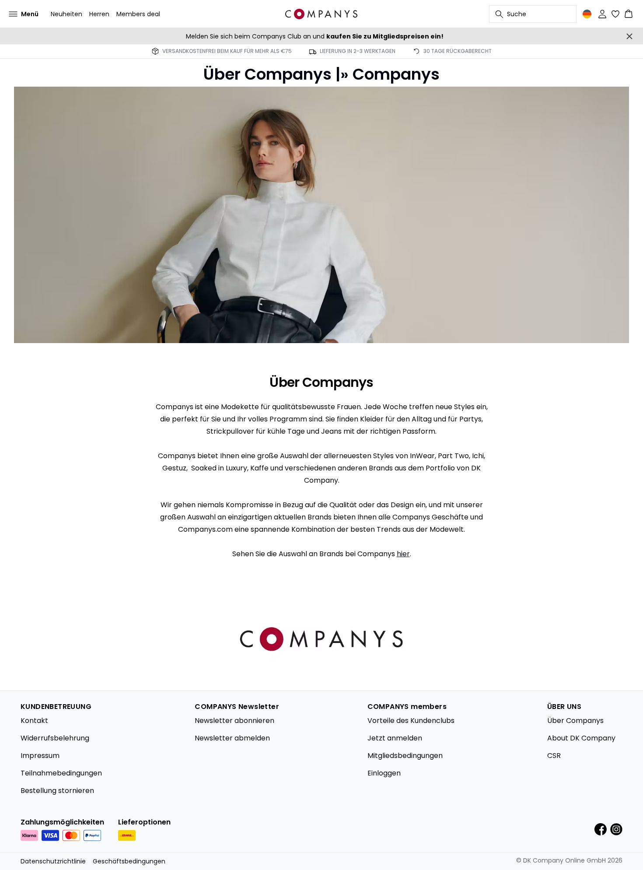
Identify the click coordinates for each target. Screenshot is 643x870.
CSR (554, 756)
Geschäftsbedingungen (129, 861)
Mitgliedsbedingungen (405, 756)
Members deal (138, 14)
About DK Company (581, 738)
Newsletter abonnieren (234, 721)
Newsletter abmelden (232, 738)
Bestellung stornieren (57, 791)
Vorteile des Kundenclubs (410, 721)
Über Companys (575, 721)
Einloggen (384, 773)
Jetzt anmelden (394, 738)
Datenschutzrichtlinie (53, 861)
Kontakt (34, 721)
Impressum (40, 756)
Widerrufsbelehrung (55, 738)
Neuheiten (66, 14)
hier (403, 554)
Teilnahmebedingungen (61, 773)
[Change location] (587, 14)
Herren (99, 14)
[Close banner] (629, 36)
